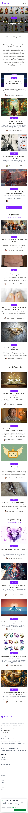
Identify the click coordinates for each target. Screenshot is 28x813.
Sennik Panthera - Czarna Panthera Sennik (10, 748)
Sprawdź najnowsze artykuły (14, 207)
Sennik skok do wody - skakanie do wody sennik (11, 741)
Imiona (2, 770)
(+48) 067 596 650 (6, 730)
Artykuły (3, 736)
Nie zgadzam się (8, 809)
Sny (2, 777)
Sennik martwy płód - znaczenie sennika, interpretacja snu (13, 745)
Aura (2, 792)
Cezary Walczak (4, 761)
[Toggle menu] (25, 3)
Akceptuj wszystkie (20, 809)
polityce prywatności (14, 807)
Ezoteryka (14, 78)
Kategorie (4, 768)
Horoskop (14, 546)
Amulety (2, 773)
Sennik (14, 236)
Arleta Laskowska (5, 759)
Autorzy (3, 754)
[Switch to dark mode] (23, 3)
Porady (2, 794)
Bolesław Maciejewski (5, 764)
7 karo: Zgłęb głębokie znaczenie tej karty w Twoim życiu (13, 743)
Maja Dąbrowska (4, 757)
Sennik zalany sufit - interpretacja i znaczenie (11, 738)
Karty (2, 789)
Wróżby (14, 18)
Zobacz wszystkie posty (14, 217)
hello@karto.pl (6, 732)
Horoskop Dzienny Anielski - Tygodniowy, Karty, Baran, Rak (13, 750)
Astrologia (14, 390)
